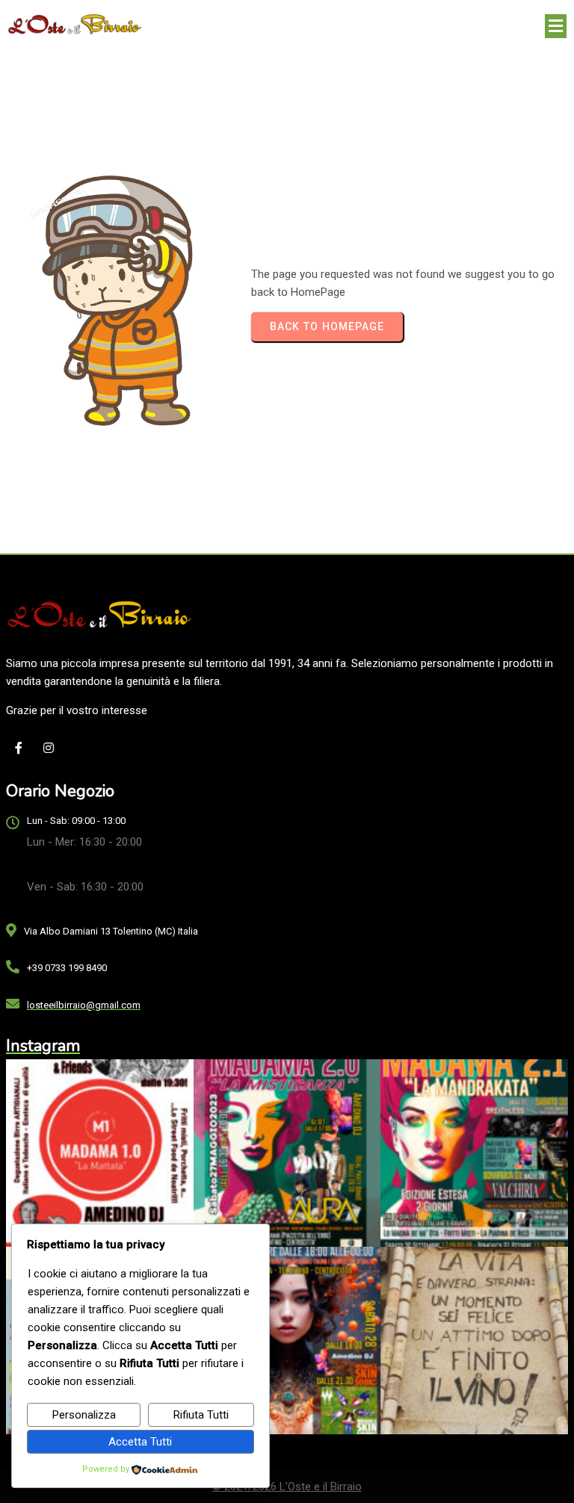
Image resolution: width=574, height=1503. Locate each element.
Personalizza (84, 1415)
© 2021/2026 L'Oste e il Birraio (287, 1486)
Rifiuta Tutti (201, 1415)
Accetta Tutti (140, 1441)
